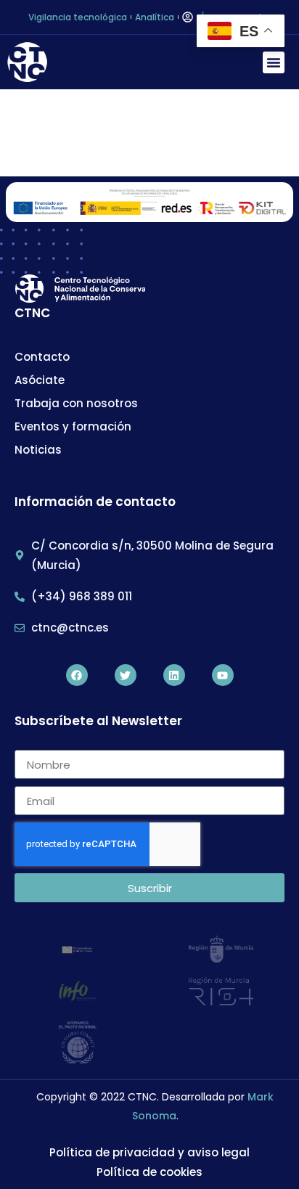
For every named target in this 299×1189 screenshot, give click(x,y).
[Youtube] (223, 675)
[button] (273, 62)
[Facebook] (77, 675)
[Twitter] (125, 675)
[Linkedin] (174, 675)
